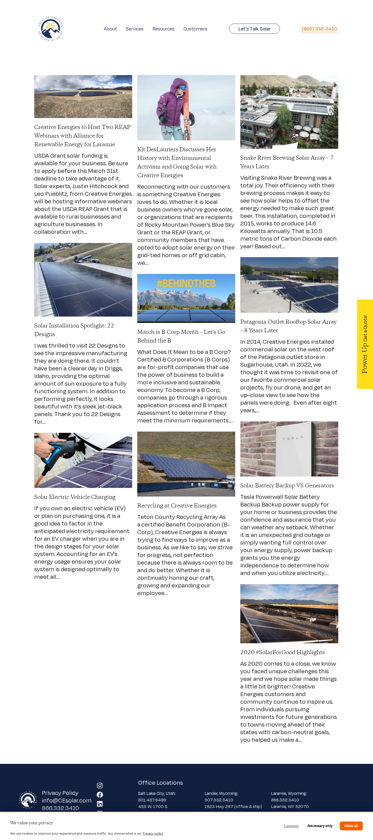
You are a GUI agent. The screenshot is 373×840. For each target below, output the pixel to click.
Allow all (351, 825)
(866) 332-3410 (319, 28)
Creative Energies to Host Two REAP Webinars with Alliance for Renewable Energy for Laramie (82, 136)
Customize (291, 826)
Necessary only (320, 825)
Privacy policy (153, 833)
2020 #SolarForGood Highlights (282, 652)
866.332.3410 (60, 807)
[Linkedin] (100, 804)
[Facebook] (100, 795)
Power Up (365, 344)
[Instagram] (100, 785)
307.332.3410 (219, 800)
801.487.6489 (152, 800)
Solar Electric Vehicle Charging (74, 497)
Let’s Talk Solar (255, 28)
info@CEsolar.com (67, 800)
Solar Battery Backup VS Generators (287, 486)
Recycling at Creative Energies (177, 506)
